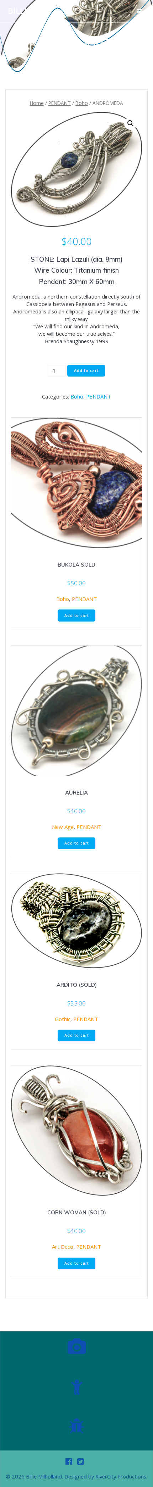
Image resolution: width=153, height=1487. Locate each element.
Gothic (62, 1019)
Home (37, 103)
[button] (130, 123)
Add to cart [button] (76, 615)
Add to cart (86, 370)
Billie (44, 11)
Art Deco (62, 1246)
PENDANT (59, 103)
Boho (81, 103)
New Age (63, 826)
